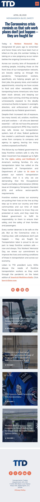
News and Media (9, 302)
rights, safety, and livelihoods (22, 159)
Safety (30, 18)
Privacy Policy (20, 490)
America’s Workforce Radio (22, 277)
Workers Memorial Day (26, 44)
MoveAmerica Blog (16, 18)
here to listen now (9, 281)
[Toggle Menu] (37, 4)
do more (31, 171)
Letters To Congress (9, 412)
